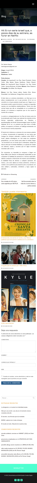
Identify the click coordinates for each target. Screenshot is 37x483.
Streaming (32, 39)
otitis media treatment (7, 448)
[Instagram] (18, 480)
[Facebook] (15, 480)
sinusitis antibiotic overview (9, 433)
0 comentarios (8, 41)
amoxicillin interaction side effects (10, 454)
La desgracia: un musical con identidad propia (14, 407)
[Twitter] (21, 480)
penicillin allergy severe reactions (10, 444)
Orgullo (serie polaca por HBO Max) (14, 265)
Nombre (4, 355)
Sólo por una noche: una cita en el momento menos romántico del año (16, 412)
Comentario (5, 339)
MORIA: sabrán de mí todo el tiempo (11, 420)
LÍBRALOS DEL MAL (28, 444)
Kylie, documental (7, 323)
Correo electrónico (8, 362)
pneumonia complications (8, 439)
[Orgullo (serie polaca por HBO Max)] (18, 254)
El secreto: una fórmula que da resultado (12, 416)
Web (2, 369)
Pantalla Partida (7, 39)
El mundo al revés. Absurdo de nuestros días (14, 424)
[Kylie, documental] (18, 296)
